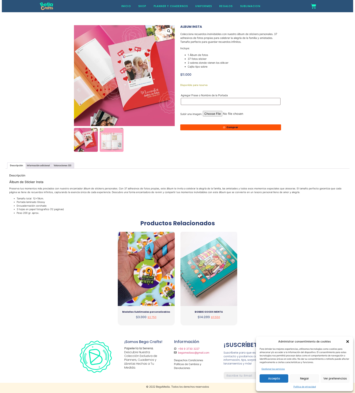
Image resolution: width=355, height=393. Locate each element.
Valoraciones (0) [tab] (62, 165)
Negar (304, 378)
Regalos (226, 6)
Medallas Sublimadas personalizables (146, 311)
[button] (347, 341)
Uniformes (203, 6)
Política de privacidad (304, 386)
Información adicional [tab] (38, 165)
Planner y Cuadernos (171, 6)
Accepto (274, 378)
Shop (142, 6)
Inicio (126, 6)
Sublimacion (250, 6)
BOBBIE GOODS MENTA (209, 311)
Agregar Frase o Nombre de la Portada (205, 95)
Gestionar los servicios (273, 368)
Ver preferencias (335, 378)
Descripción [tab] (16, 165)
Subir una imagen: (191, 114)
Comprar (232, 127)
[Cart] (313, 6)
